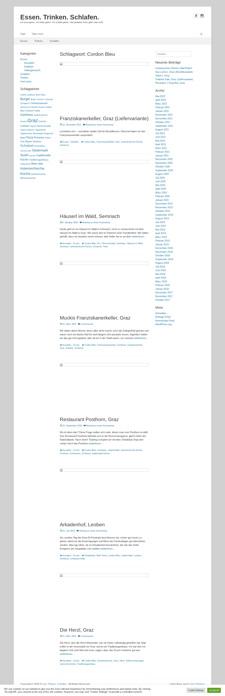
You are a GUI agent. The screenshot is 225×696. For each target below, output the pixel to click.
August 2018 (162, 262)
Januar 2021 (162, 155)
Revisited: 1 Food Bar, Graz (170, 82)
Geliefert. (74, 142)
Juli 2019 (160, 222)
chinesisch (25, 107)
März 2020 (161, 192)
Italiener (31, 130)
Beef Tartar (102, 555)
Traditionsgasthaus (86, 664)
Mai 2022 (160, 96)
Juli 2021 (160, 133)
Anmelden (160, 313)
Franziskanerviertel (106, 345)
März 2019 (161, 237)
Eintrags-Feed (162, 316)
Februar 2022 (162, 107)
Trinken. (38, 41)
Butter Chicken (37, 99)
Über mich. (38, 33)
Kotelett (69, 348)
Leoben (137, 555)
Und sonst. (26, 81)
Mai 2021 (160, 140)
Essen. (24, 41)
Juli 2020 (160, 177)
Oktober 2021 (162, 122)
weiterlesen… (139, 236)
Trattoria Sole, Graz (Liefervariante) (174, 79)
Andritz (23, 95)
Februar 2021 (162, 151)
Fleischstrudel (108, 243)
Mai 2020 (160, 185)
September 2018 (164, 259)
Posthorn (64, 453)
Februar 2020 (162, 196)
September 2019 (164, 214)
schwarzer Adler (77, 558)
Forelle (37, 110)
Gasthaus (121, 243)
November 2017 (164, 296)
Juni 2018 (160, 270)
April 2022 (160, 99)
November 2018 (164, 251)
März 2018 (161, 281)
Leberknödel (113, 450)
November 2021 (164, 118)
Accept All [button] (214, 690)
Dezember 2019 (164, 203)
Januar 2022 (162, 111)
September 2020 (164, 170)
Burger (25, 99)
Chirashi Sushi (37, 107)
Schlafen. (55, 41)
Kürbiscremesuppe (135, 660)
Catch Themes (197, 684)
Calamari (49, 99)
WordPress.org (163, 324)
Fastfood (29, 111)
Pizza (29, 137)
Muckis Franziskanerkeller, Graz (95, 318)
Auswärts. (67, 243)
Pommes (39, 137)
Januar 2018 (162, 288)
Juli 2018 (160, 266)
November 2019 (164, 207)
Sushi (24, 155)
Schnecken (75, 453)
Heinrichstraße (44, 126)
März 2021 (161, 148)
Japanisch (40, 130)
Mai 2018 (160, 274)
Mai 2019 (160, 229)
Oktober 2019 (162, 211)
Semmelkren (39, 146)
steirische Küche (68, 664)
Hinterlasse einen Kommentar (99, 124)
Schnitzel (64, 145)
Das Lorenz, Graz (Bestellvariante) (174, 71)
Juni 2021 (160, 136)
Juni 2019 (160, 225)
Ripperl (28, 141)
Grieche (42, 121)
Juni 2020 (160, 181)
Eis (98, 243)
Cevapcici (25, 103)
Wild (40, 163)
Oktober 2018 (162, 255)
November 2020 (164, 162)
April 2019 (160, 233)
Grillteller (24, 126)
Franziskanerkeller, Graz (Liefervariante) (104, 118)
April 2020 (160, 188)
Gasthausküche (134, 345)
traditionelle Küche (101, 453)
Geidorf (23, 121)
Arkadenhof (89, 555)
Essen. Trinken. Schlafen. (59, 17)
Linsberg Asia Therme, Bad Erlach (173, 68)
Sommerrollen (25, 151)
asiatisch (31, 95)
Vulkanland (25, 164)
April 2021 (160, 144)
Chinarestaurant (38, 103)
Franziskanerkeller (105, 142)
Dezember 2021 (164, 114)
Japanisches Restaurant (31, 133)
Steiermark (40, 150)
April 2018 (160, 277)
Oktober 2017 (162, 299)
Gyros (33, 126)
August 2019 (162, 218)
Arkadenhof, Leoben (82, 524)
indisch (23, 130)
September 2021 (164, 125)
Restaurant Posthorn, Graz (89, 419)
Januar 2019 (162, 244)
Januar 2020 (162, 200)
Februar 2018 (162, 285)
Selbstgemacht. (32, 70)
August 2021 (162, 129)
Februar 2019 (162, 240)
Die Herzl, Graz (77, 630)
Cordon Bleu (89, 142)
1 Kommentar (86, 324)
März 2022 (161, 103)
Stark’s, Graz (162, 75)
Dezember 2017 (164, 292)
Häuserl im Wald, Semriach (90, 216)
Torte (105, 246)
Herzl (122, 660)
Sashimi (37, 141)
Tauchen (32, 156)
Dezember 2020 (164, 159)
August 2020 (162, 174)
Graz (117, 142)
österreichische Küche (131, 142)
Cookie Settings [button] (196, 690)
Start (22, 33)
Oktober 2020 (162, 166)
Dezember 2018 (164, 248)
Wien (34, 163)
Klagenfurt (48, 133)
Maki (22, 137)
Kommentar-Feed (164, 320)
